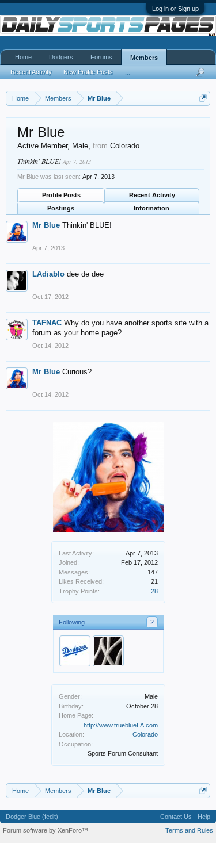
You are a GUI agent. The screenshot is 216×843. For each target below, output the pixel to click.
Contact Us (176, 816)
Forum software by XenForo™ (45, 830)
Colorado (145, 734)
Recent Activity (152, 194)
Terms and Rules (189, 830)
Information (151, 208)
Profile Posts (61, 194)
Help (204, 816)
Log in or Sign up (175, 8)
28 (154, 591)
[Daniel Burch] (108, 650)
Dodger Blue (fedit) (32, 816)
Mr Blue (46, 225)
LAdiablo (48, 274)
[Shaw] (74, 650)
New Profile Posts (88, 71)
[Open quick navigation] (203, 98)
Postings (60, 208)
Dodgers (61, 56)
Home (23, 56)
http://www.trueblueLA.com (121, 725)
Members (144, 57)
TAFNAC (47, 323)
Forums (101, 56)
